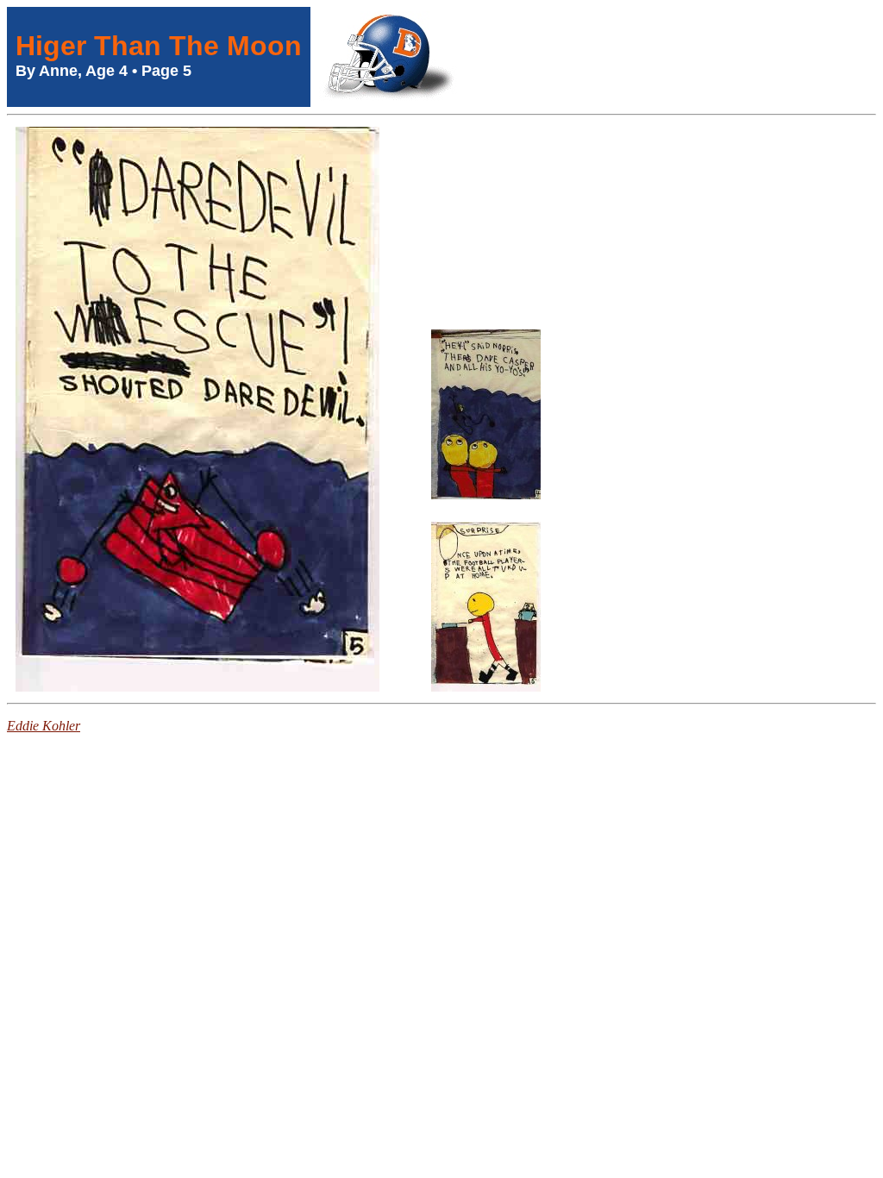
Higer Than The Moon (159, 45)
